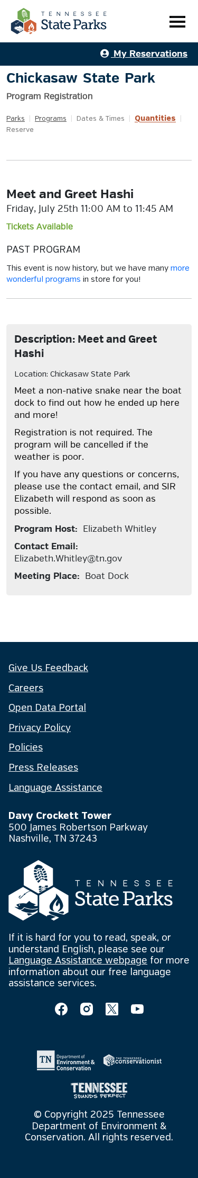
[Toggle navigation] (177, 21)
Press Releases (43, 768)
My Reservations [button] (149, 53)
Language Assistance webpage (77, 961)
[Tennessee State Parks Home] (58, 21)
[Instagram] (86, 1009)
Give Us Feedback (48, 668)
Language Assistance (55, 788)
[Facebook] (61, 1009)
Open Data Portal (47, 708)
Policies (25, 748)
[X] (112, 1009)
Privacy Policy (39, 728)
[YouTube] (137, 1009)
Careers (25, 688)
